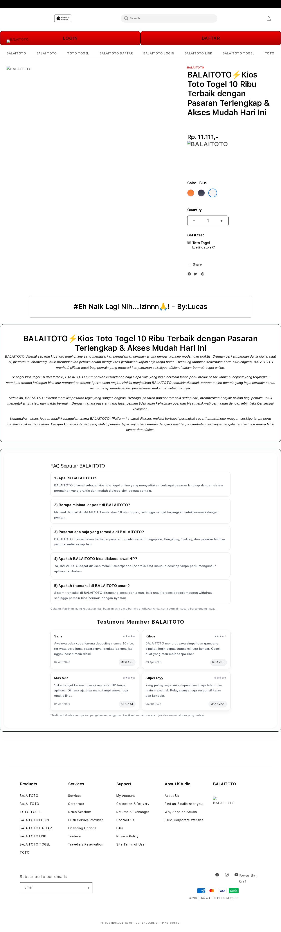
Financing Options (82, 828)
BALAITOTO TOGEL (35, 844)
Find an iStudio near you (184, 804)
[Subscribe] (87, 887)
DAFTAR (211, 38)
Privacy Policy (127, 836)
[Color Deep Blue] (201, 192)
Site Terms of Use (130, 844)
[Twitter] (196, 275)
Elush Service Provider (85, 820)
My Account (125, 795)
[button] (16, 53)
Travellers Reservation (85, 844)
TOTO (24, 852)
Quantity (194, 210)
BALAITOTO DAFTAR (36, 828)
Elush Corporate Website (184, 820)
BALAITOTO (15, 356)
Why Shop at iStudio (181, 812)
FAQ (119, 828)
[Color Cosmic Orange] (190, 192)
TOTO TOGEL (30, 812)
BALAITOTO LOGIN (34, 820)
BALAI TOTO (29, 804)
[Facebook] (190, 275)
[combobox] (169, 18)
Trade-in (74, 836)
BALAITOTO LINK (33, 836)
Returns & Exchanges (133, 812)
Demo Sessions (80, 812)
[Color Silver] (212, 193)
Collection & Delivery (133, 804)
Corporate (76, 804)
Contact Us (125, 820)
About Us (172, 795)
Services (74, 795)
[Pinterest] (204, 275)
